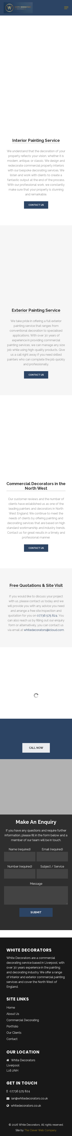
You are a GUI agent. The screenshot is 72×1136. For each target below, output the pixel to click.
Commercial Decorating (22, 1020)
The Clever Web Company (40, 1130)
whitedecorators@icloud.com (44, 630)
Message (36, 883)
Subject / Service (52, 866)
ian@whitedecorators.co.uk (29, 1098)
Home (10, 1007)
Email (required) (52, 849)
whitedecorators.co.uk (26, 1105)
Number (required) (19, 866)
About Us (12, 1014)
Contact (12, 1039)
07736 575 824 (47, 615)
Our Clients (13, 1032)
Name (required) (20, 849)
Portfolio (12, 1026)
